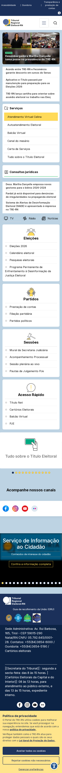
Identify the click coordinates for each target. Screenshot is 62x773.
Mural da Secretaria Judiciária (28, 350)
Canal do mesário (18, 141)
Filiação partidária (20, 313)
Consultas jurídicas (24, 172)
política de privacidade (23, 729)
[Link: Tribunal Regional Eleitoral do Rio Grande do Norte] (14, 600)
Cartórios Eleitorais (21, 409)
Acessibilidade (8, 5)
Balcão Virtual (16, 133)
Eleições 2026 (18, 246)
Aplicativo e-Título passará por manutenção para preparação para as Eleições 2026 (28, 83)
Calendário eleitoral (21, 253)
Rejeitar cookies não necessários (31, 760)
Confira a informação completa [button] (31, 564)
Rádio (32, 218)
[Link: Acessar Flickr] (34, 508)
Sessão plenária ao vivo (24, 364)
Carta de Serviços (18, 149)
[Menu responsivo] (44, 23)
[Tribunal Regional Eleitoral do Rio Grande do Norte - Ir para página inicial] (12, 22)
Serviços (16, 108)
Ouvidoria (27, 5)
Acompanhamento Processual (28, 357)
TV (12, 218)
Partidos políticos (20, 320)
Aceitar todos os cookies (31, 750)
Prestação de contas (22, 307)
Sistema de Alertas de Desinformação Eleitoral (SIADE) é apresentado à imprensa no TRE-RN (31, 206)
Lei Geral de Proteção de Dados (37, 740)
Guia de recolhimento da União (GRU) (33, 609)
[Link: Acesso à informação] (59, 13)
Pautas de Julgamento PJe (26, 371)
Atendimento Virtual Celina (24, 116)
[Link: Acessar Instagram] (15, 508)
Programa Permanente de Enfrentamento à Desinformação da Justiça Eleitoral (28, 271)
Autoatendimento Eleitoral (24, 124)
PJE (11, 423)
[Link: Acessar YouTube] (25, 508)
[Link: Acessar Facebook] (6, 508)
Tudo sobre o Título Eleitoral (25, 157)
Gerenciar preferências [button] (31, 769)
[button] (55, 23)
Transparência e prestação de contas (52, 5)
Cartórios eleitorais (18, 651)
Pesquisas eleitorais (21, 260)
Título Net (16, 402)
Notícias (53, 218)
